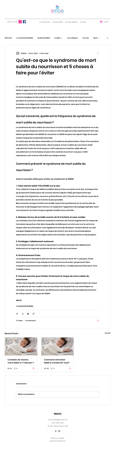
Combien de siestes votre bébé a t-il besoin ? (21, 361)
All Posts (8, 38)
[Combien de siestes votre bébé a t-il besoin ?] (21, 346)
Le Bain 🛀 (58, 38)
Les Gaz (85, 38)
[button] (107, 38)
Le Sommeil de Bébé (24, 38)
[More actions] (97, 53)
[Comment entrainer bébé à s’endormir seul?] (57, 346)
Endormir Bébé (44, 38)
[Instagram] (20, 21)
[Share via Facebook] (17, 314)
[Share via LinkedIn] (28, 314)
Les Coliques (72, 38)
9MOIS (57, 414)
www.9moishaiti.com (57, 441)
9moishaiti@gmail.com (57, 419)
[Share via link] (33, 314)
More (95, 38)
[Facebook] (24, 21)
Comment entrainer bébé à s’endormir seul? (56, 361)
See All (107, 333)
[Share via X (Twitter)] (22, 314)
